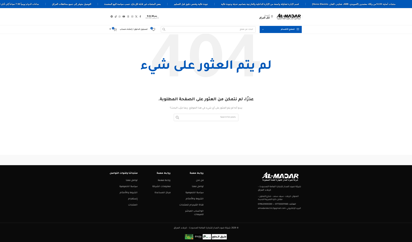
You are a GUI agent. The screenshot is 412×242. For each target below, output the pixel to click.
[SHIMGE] (233, 160)
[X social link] (136, 16)
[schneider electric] (206, 160)
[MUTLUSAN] (151, 160)
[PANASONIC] (178, 160)
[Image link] (280, 176)
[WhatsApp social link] (120, 16)
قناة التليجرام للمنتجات (191, 204)
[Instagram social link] (132, 16)
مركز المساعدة (163, 192)
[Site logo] (289, 16)
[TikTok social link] (116, 16)
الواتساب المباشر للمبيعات (194, 212)
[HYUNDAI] (123, 160)
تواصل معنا (198, 186)
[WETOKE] (288, 160)
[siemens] (261, 160)
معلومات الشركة (161, 186)
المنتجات (133, 204)
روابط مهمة (164, 180)
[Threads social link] (128, 16)
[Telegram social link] (112, 16)
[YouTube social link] (124, 16)
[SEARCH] (164, 29)
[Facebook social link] (140, 16)
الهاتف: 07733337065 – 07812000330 (277, 204)
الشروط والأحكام (195, 198)
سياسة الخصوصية (195, 192)
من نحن (200, 180)
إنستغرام (133, 198)
